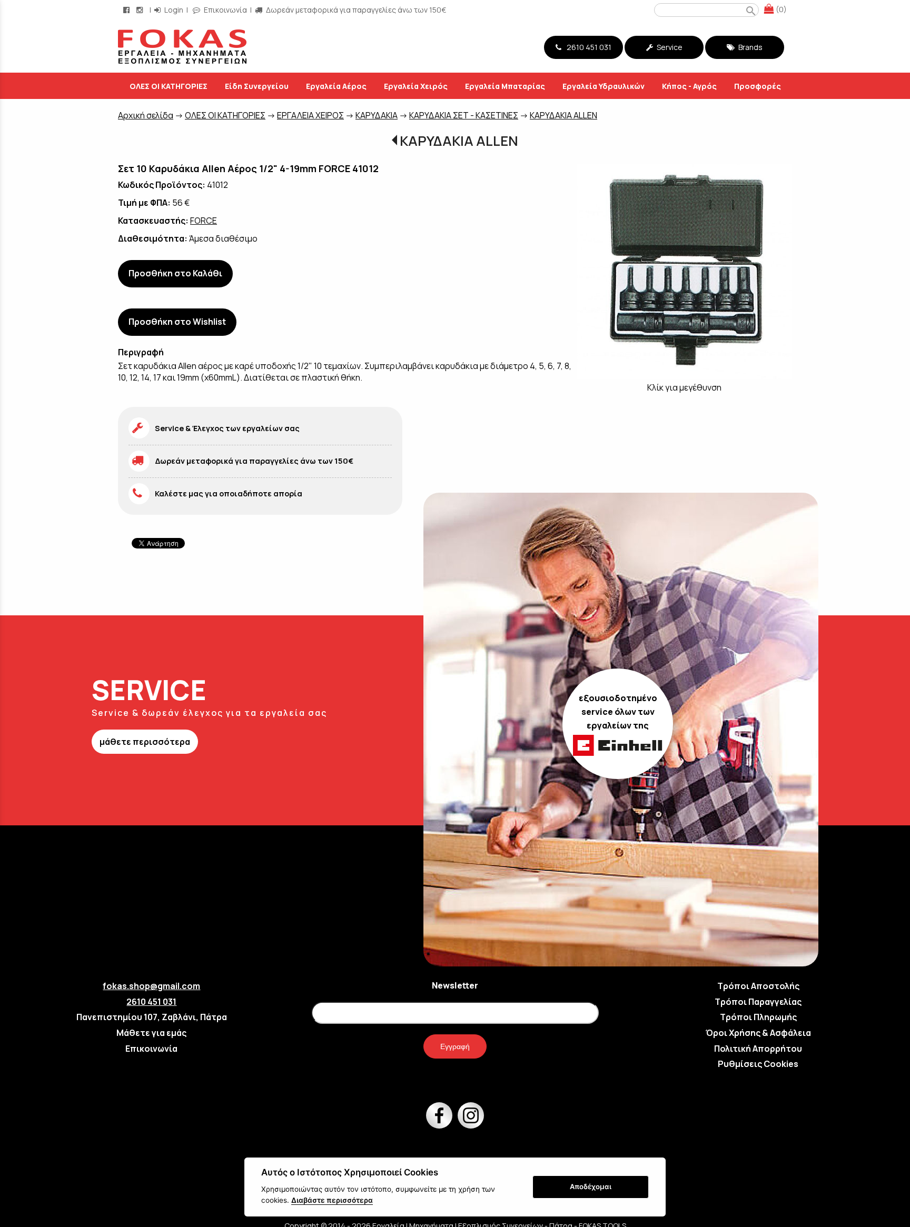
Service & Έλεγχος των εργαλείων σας (227, 428)
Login (173, 10)
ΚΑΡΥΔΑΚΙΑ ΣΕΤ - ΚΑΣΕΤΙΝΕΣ (463, 115)
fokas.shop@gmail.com (151, 986)
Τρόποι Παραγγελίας (758, 1001)
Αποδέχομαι (590, 1186)
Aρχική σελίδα (145, 115)
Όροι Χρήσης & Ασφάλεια (758, 1033)
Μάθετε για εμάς (151, 1033)
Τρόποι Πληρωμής (758, 1017)
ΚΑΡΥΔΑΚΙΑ (376, 115)
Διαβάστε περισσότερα (332, 1200)
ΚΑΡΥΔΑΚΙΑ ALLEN (563, 115)
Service (668, 47)
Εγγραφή (455, 1046)
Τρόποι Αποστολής (758, 986)
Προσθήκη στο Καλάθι (175, 273)
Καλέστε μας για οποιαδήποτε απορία (228, 493)
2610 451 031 (587, 47)
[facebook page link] (127, 10)
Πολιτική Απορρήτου (758, 1048)
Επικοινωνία (224, 10)
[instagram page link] (140, 10)
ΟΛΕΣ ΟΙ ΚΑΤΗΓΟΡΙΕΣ (225, 115)
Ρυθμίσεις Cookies (758, 1064)
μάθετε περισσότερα (145, 741)
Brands (750, 47)
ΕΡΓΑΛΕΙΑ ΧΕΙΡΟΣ (310, 115)
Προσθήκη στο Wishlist (177, 321)
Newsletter (455, 985)
